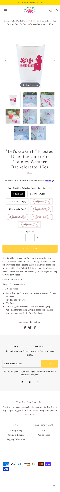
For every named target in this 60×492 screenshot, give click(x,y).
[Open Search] (50, 10)
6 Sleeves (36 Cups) (17, 217)
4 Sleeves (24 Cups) (17, 209)
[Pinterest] (29, 382)
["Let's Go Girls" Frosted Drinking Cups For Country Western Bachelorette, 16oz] (12, 99)
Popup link (35, 322)
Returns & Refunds (16, 435)
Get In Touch (44, 435)
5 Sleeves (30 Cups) (41, 209)
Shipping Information (15, 439)
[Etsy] (37, 382)
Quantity (30, 231)
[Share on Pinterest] (35, 328)
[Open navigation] (8, 10)
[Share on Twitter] (30, 328)
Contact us (23, 322)
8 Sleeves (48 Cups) (29, 224)
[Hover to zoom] (30, 61)
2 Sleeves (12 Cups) (17, 201)
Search (44, 430)
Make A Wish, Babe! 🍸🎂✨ (22, 21)
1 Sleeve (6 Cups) (37, 194)
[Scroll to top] (54, 486)
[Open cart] (56, 10)
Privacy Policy (16, 430)
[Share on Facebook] (25, 328)
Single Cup (18, 194)
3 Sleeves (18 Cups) (41, 201)
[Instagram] (22, 382)
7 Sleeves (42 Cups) (41, 217)
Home (6, 21)
